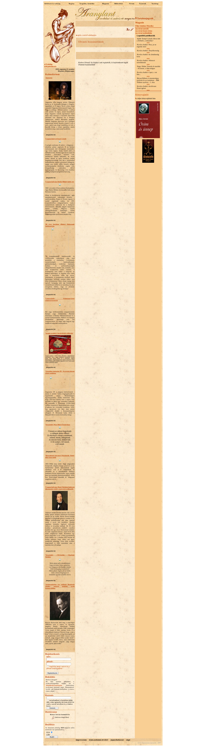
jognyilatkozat (117, 740)
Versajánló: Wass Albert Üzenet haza (58, 425)
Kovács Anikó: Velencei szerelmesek (146, 61)
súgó (128, 740)
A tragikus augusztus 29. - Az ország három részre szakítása (60, 372)
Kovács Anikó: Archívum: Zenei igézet (146, 87)
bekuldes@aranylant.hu (54, 685)
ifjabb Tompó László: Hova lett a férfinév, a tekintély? (148, 40)
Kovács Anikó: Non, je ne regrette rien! (146, 46)
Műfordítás (118, 4)
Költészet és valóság (52, 4)
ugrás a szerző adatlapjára (86, 35)
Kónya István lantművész (60, 714)
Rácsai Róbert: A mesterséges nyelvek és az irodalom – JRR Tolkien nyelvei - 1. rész (148, 80)
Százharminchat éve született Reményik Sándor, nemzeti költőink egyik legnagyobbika (60, 586)
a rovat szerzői (142, 29)
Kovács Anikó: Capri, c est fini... (147, 73)
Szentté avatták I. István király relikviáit (59, 333)
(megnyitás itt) (50, 135)
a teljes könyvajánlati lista (145, 98)
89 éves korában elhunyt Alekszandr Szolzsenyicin (60, 225)
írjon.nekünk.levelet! (98, 740)
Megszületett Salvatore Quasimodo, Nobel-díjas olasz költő (60, 456)
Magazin (105, 4)
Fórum (131, 4)
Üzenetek (142, 4)
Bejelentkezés (51, 66)
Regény (72, 4)
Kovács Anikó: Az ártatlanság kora (148, 55)
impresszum (81, 740)
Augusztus (49, 78)
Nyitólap (155, 4)
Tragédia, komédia (87, 4)
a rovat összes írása (144, 31)
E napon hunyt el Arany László (56, 139)
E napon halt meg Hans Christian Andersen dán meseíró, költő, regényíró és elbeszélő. (60, 488)
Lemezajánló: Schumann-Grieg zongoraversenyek (60, 299)
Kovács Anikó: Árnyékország (148, 51)
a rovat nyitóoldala (144, 33)
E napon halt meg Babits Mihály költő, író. (60, 182)
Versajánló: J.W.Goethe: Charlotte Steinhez (60, 556)
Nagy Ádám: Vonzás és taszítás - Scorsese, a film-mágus (148, 67)
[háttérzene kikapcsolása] (62, 717)
